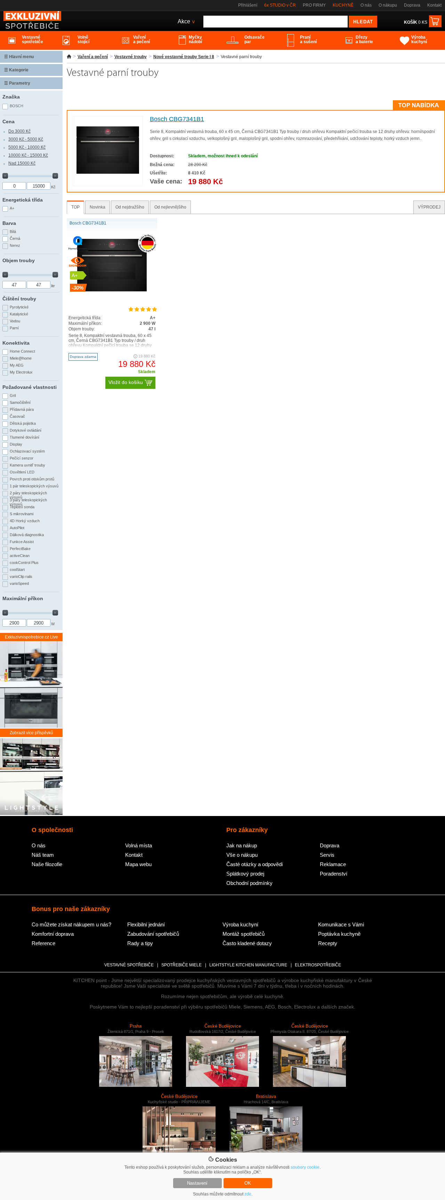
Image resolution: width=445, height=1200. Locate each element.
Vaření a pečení (93, 56)
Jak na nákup (241, 845)
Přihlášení (247, 5)
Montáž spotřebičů (243, 934)
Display (16, 444)
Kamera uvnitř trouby (27, 465)
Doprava (412, 5)
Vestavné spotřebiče (129, 965)
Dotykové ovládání (25, 430)
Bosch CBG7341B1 (177, 119)
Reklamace (333, 864)
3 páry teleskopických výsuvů (28, 501)
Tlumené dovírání (24, 437)
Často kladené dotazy (247, 943)
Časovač (17, 416)
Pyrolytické (19, 307)
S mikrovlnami (21, 514)
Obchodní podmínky (249, 883)
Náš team (43, 855)
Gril (13, 395)
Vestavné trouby (130, 56)
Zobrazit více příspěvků (31, 732)
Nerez (15, 245)
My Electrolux (21, 372)
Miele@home (21, 358)
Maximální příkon (22, 598)
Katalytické (19, 314)
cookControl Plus (24, 562)
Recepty (327, 943)
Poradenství (333, 874)
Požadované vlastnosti (29, 387)
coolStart (17, 569)
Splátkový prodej (245, 874)
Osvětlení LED (22, 472)
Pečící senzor (21, 458)
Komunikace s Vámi (341, 924)
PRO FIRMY (314, 5)
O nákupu (388, 5)
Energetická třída (22, 200)
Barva (9, 223)
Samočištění (20, 402)
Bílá (13, 231)
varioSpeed (19, 583)
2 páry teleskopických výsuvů (28, 494)
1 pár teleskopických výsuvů (34, 486)
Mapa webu (138, 864)
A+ (12, 208)
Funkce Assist (22, 542)
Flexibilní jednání (146, 924)
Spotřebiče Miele (181, 965)
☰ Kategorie (16, 70)
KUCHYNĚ (343, 5)
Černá (15, 238)
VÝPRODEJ (429, 207)
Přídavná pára (22, 409)
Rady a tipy (140, 943)
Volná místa (138, 845)
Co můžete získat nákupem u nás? (71, 924)
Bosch (16, 106)
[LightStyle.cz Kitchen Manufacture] (31, 777)
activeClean (20, 556)
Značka (11, 97)
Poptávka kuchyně (339, 934)
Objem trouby (18, 260)
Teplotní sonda (22, 507)
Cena (8, 121)
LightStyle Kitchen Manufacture (248, 965)
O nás (366, 5)
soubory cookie (305, 1167)
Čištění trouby (19, 298)
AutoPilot (17, 528)
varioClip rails (21, 576)
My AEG (17, 365)
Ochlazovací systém (27, 451)
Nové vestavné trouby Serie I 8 (183, 56)
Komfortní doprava (53, 934)
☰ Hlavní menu (19, 56)
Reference (43, 943)
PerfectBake (20, 549)
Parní (14, 328)
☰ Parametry (17, 83)
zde (247, 1194)
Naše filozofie (47, 864)
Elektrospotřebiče (318, 965)
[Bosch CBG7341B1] (107, 172)
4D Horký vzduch (25, 521)
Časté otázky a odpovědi (254, 864)
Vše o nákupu (242, 855)
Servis (327, 855)
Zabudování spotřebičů (153, 934)
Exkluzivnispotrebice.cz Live (31, 637)
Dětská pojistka (23, 423)
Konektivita (16, 343)
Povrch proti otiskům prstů (32, 479)
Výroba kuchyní (240, 924)
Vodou (15, 321)
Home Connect (22, 351)
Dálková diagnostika (27, 535)
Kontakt (434, 5)
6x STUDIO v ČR (280, 5)
